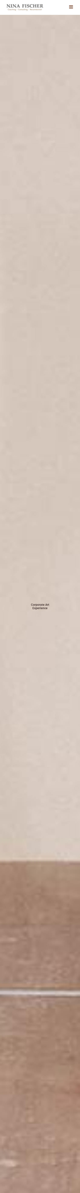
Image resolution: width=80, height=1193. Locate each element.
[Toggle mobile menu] (71, 7)
